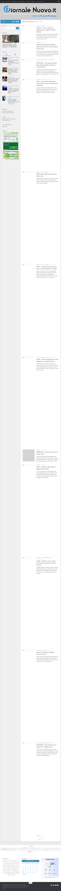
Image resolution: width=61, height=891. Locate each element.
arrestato (11, 848)
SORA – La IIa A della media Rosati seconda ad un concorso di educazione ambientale (47, 83)
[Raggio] (13, 118)
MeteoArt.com (52, 877)
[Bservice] (10, 159)
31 (35, 872)
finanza (57, 848)
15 (30, 868)
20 (25, 870)
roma (56, 850)
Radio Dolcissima (21, 1)
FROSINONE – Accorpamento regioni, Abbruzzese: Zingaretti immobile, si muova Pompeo (46, 65)
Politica (47, 59)
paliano (34, 850)
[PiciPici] (10, 140)
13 (25, 868)
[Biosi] (17, 141)
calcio (21, 848)
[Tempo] (9, 120)
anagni (4, 848)
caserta (29, 848)
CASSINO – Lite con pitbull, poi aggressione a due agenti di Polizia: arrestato (46, 30)
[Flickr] (18, 21)
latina (23, 850)
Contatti (33, 1)
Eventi (42, 79)
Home (2, 1)
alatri (1, 848)
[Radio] (3, 118)
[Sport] (7, 118)
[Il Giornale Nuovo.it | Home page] (30, 11)
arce (8, 848)
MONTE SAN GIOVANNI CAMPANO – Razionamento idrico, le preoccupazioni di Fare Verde (47, 47)
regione (47, 850)
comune (40, 848)
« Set (23, 873)
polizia (36, 850)
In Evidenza (43, 25)
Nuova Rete (7, 1)
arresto (14, 848)
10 (35, 866)
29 (30, 872)
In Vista (45, 79)
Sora (29, 852)
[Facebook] (12, 21)
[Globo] (14, 141)
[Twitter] (14, 21)
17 (35, 868)
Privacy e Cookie (39, 1)
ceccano (36, 848)
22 (30, 870)
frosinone (5, 850)
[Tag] (15, 54)
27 (25, 872)
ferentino (53, 848)
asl (16, 848)
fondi (59, 848)
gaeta (12, 850)
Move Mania (14, 1)
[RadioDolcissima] (5, 112)
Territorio (52, 59)
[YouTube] (16, 21)
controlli (43, 848)
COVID (48, 848)
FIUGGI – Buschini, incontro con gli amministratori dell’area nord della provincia (46, 563)
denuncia (50, 848)
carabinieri (25, 848)
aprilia (7, 848)
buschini (18, 848)
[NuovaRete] (5, 111)
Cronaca (38, 25)
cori (45, 848)
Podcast (28, 1)
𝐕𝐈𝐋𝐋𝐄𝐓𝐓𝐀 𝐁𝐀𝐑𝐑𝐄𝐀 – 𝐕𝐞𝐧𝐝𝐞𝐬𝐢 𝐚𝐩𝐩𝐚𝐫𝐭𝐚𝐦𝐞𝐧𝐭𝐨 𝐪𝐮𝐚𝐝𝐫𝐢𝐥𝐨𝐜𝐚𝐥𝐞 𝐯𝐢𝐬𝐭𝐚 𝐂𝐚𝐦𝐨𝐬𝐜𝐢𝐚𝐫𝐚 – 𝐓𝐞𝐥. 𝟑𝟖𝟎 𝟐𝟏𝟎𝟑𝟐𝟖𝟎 (9, 45)
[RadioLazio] (12, 112)
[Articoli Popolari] (6, 54)
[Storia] (4, 120)
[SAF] (10, 149)
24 (35, 870)
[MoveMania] (10, 111)
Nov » (25, 873)
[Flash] (10, 118)
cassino (33, 848)
